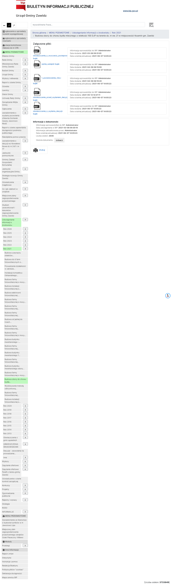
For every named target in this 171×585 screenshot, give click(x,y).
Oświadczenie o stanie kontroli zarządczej (11, 480)
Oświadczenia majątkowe (8, 183)
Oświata (5, 86)
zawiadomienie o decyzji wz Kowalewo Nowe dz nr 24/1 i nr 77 (11, 145)
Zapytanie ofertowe (10, 465)
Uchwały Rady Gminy (11, 98)
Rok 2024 (7, 237)
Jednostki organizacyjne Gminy (11, 170)
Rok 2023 (7, 241)
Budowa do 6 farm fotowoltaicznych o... (13, 260)
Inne (5, 457)
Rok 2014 (7, 430)
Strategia (6, 504)
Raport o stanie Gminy (11, 82)
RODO (4, 508)
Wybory (5, 461)
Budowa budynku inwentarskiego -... (12, 340)
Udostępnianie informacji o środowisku (8, 222)
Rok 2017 (7, 418)
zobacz (59, 140)
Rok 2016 (7, 422)
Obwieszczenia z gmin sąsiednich (10, 438)
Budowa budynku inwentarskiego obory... (14, 367)
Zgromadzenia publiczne (8, 494)
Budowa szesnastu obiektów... (13, 254)
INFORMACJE (8, 512)
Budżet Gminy (8, 70)
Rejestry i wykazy (9, 500)
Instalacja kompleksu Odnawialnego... (13, 274)
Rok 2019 (7, 410)
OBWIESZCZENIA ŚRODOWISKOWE (10, 445)
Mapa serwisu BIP (9, 577)
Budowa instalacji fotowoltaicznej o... (13, 287)
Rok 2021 (7, 249)
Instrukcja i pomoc (10, 561)
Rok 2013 (7, 433)
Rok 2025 (7, 233)
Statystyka (6, 558)
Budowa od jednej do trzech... (13, 320)
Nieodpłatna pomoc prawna (14, 137)
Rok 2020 (7, 406)
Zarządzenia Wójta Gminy (10, 103)
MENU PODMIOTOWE (59, 32)
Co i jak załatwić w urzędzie (10, 190)
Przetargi (6, 545)
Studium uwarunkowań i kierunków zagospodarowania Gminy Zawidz (10, 210)
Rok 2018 (7, 414)
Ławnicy (5, 90)
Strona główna (39, 32)
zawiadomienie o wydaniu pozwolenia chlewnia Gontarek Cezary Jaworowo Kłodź (10, 118)
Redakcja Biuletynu (10, 565)
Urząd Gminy (7, 74)
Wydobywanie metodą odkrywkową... (14, 387)
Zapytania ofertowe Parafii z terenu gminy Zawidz (11, 472)
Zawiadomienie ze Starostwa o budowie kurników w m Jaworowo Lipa (14, 522)
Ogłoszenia (7, 109)
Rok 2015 (7, 426)
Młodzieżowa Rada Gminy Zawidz (10, 65)
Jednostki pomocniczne (8, 154)
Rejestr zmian (7, 554)
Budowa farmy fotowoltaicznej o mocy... (15, 280)
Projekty (5, 489)
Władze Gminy (8, 56)
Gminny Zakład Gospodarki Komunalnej (8, 162)
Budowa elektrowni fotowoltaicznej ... (13, 294)
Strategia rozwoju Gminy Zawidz (12, 176)
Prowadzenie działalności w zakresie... (15, 267)
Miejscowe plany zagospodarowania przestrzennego (10, 198)
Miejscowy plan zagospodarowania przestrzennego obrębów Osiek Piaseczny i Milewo (13, 533)
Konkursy (6, 485)
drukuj (41, 150)
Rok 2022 (7, 245)
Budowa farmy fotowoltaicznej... (12, 307)
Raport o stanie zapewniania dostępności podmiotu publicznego (14, 130)
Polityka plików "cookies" (12, 569)
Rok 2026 (7, 229)
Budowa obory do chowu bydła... (15, 380)
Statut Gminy (7, 94)
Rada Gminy (7, 60)
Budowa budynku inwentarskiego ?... (12, 353)
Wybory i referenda (10, 78)
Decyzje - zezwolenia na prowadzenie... (13, 452)
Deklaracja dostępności (12, 573)
